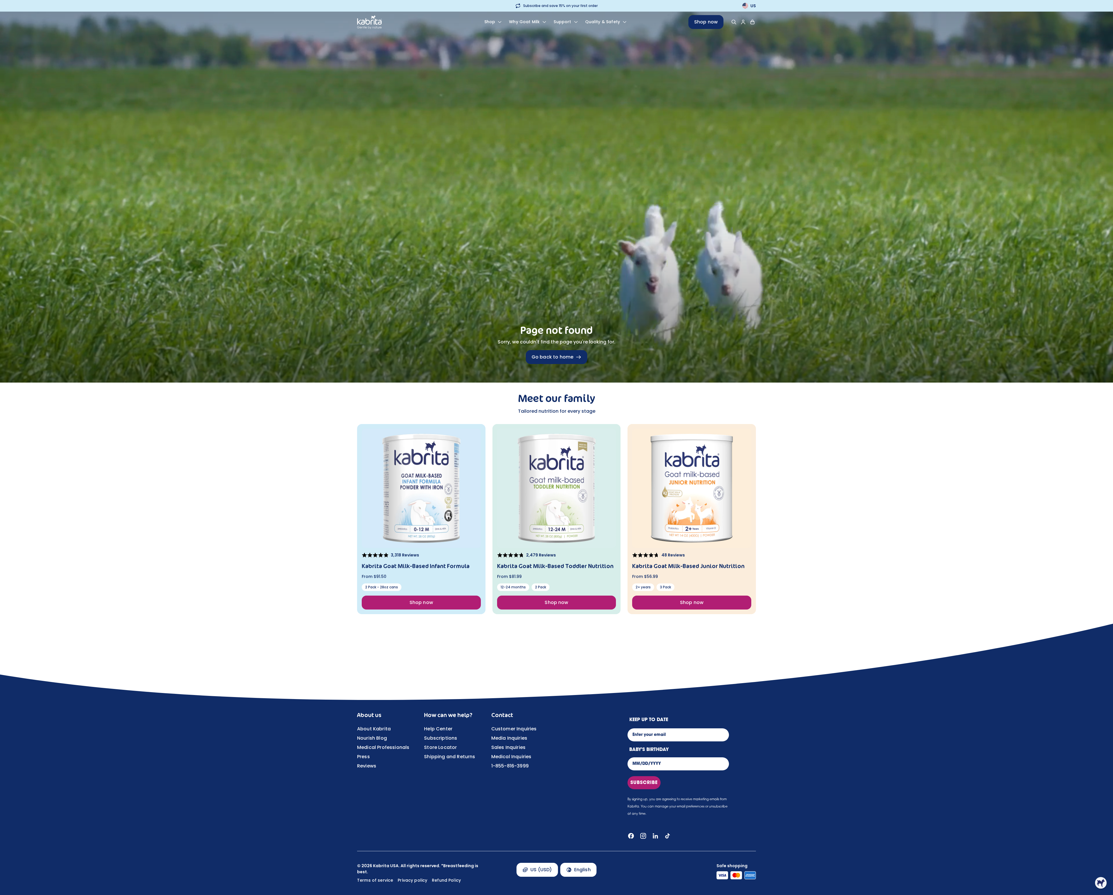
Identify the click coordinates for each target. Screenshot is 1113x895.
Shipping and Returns (449, 756)
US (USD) (541, 869)
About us (369, 715)
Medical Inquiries (511, 756)
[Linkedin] (655, 836)
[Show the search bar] (733, 22)
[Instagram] (643, 836)
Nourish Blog (372, 738)
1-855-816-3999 (510, 766)
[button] (1101, 883)
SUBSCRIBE (644, 783)
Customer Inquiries (514, 728)
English (582, 869)
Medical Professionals (383, 747)
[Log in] (743, 22)
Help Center (438, 728)
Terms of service (375, 880)
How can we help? (448, 715)
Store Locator (440, 747)
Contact (502, 715)
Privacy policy (412, 880)
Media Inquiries (509, 738)
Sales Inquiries (508, 747)
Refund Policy (446, 880)
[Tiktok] (667, 836)
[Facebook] (631, 836)
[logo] (390, 22)
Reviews (366, 766)
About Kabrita (374, 728)
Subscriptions (440, 738)
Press (363, 756)
